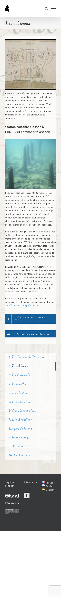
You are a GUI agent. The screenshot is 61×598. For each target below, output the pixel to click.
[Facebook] (26, 495)
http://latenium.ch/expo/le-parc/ (21, 305)
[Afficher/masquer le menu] (53, 8)
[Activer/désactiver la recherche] (46, 8)
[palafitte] (30, 164)
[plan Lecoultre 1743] (30, 64)
